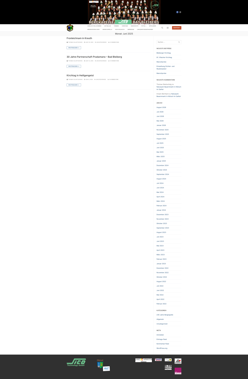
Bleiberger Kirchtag (164, 53)
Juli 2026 (160, 112)
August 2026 (161, 107)
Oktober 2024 (162, 170)
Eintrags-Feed (162, 339)
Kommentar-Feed (163, 344)
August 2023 (161, 232)
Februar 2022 (161, 304)
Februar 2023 (161, 259)
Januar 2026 (161, 125)
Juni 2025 (160, 148)
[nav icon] (168, 28)
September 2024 (163, 174)
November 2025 (163, 130)
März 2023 (161, 255)
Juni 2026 (160, 116)
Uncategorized (101, 42)
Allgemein (160, 319)
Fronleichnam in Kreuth (79, 38)
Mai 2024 (160, 192)
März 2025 (161, 156)
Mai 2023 (160, 246)
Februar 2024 (161, 206)
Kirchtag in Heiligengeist (80, 75)
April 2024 (160, 197)
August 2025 (161, 139)
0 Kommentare (114, 42)
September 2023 (163, 228)
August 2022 (161, 281)
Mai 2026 (160, 121)
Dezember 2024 (162, 165)
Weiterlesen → (73, 47)
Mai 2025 (160, 152)
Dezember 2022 (162, 268)
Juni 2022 (160, 290)
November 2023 (163, 219)
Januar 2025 (161, 161)
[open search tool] (162, 28)
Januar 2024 (161, 210)
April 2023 (160, 250)
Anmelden (160, 335)
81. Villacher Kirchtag (164, 57)
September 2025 (163, 134)
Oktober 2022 (162, 277)
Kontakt (176, 27)
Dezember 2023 (162, 214)
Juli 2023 (160, 237)
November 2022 (163, 272)
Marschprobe (161, 62)
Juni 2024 (160, 188)
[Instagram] (180, 12)
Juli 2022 (160, 286)
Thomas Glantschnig (75, 42)
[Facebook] (177, 12)
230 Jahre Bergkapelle (165, 315)
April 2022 (160, 299)
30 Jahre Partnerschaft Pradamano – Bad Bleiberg (94, 56)
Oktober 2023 (162, 223)
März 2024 (161, 201)
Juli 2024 (160, 183)
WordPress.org (162, 348)
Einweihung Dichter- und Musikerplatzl (165, 67)
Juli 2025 (160, 143)
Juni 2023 (160, 241)
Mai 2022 (160, 295)
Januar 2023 (161, 264)
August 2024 (161, 179)
